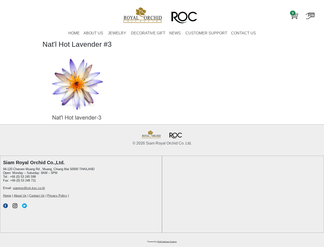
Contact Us (37, 195)
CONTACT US (243, 33)
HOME (74, 33)
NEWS (175, 33)
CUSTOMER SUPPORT (206, 33)
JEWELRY (117, 33)
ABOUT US (93, 33)
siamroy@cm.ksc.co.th (29, 188)
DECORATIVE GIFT (148, 33)
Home (7, 195)
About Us (20, 195)
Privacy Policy (57, 195)
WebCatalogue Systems (167, 242)
